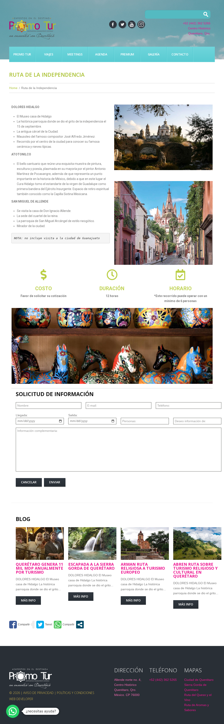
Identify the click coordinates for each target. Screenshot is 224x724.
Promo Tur (22, 54)
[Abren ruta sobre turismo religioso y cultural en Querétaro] (197, 543)
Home (13, 88)
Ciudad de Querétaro (199, 679)
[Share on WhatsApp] (64, 624)
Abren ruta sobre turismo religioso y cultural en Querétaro (195, 570)
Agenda (101, 54)
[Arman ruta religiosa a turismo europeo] (145, 543)
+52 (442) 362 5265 (196, 23)
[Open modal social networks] (80, 624)
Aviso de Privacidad (38, 693)
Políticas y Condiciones (75, 693)
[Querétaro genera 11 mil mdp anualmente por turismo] (40, 543)
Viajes (48, 54)
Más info (28, 600)
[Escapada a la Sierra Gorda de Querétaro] (92, 543)
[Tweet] (44, 624)
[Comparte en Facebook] (19, 624)
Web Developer (21, 699)
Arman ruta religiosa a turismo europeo (143, 568)
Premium (127, 54)
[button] (119, 137)
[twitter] (122, 24)
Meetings (74, 54)
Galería (153, 54)
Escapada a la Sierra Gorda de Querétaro (91, 566)
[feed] (131, 24)
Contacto (180, 54)
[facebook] (113, 24)
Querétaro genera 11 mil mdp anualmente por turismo (39, 568)
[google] (141, 24)
